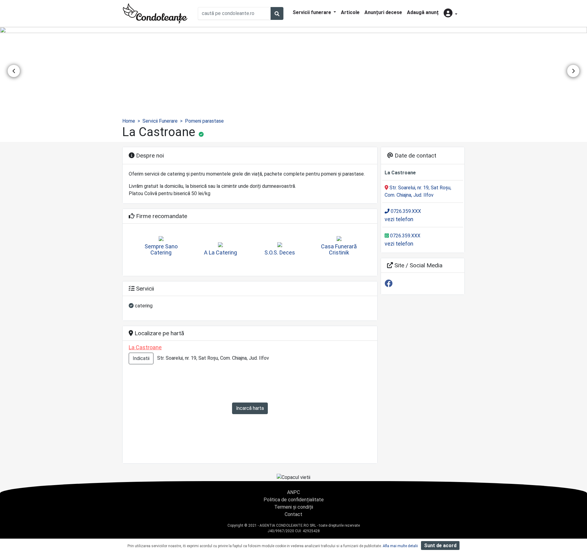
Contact (293, 514)
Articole (350, 12)
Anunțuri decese (383, 12)
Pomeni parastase (204, 121)
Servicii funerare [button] (312, 12)
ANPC (293, 492)
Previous (14, 71)
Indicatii (141, 358)
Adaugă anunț (423, 12)
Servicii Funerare (160, 121)
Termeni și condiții (293, 507)
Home (128, 121)
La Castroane (145, 347)
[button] (450, 13)
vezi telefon (399, 219)
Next (573, 71)
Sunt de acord (440, 545)
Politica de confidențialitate (294, 500)
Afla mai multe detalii (400, 546)
